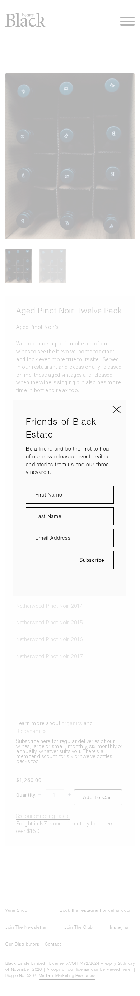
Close (116, 409)
